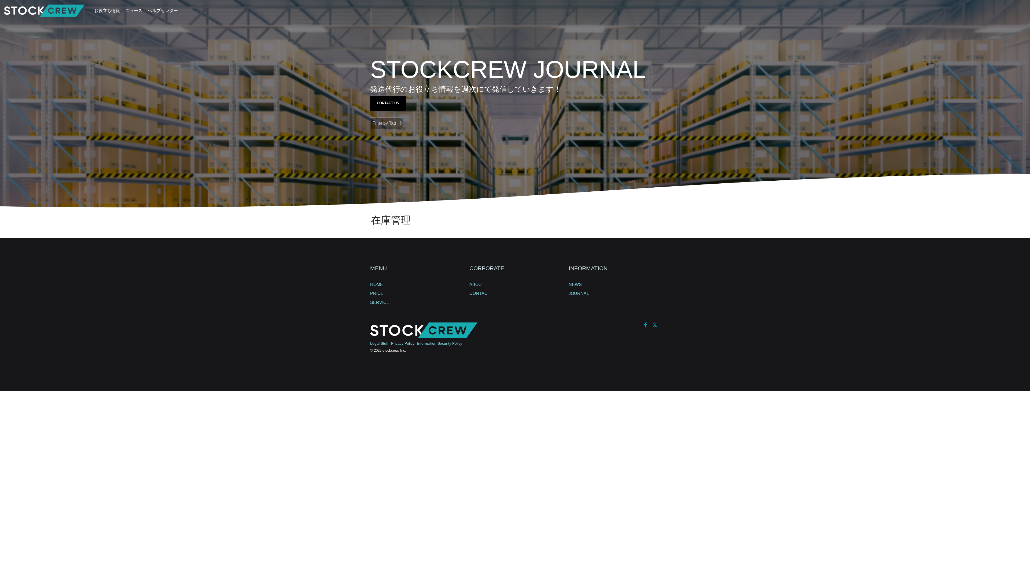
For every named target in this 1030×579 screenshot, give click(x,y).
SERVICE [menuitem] (379, 302)
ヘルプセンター (163, 10)
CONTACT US (388, 103)
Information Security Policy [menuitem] (439, 343)
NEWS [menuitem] (575, 284)
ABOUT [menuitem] (476, 284)
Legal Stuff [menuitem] (379, 343)
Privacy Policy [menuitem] (402, 343)
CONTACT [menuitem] (479, 293)
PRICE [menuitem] (377, 293)
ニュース (133, 10)
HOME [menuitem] (376, 284)
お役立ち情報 (107, 10)
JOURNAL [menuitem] (579, 293)
